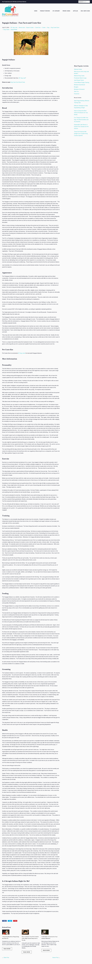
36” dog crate (22, 78)
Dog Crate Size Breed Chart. (17, 82)
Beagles (76, 87)
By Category (56, 11)
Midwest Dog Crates (79, 75)
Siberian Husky (78, 69)
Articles (75, 11)
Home (35, 11)
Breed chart (22, 27)
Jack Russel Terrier (79, 80)
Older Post (6, 957)
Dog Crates (6, 29)
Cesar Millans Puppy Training (81, 82)
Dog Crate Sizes (85, 11)
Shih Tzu (76, 91)
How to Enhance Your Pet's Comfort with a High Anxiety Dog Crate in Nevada (30, 938)
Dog (48, 27)
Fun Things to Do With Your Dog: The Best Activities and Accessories (81, 119)
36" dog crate (14, 27)
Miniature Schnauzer (79, 89)
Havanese (76, 93)
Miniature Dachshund (79, 84)
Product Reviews (45, 11)
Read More (7, 948)
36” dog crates (21, 353)
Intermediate (14, 29)
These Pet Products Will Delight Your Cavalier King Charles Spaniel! (81, 133)
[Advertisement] (82, 43)
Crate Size (38, 27)
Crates (43, 27)
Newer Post (55, 957)
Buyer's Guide (30, 27)
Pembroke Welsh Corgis (80, 78)
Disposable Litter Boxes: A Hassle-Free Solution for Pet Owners (81, 126)
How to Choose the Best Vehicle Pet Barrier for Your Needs (81, 112)
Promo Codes (66, 11)
